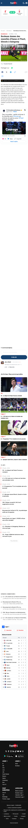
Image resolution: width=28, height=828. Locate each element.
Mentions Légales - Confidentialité (14, 805)
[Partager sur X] (6, 72)
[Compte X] (6, 751)
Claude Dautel (8, 64)
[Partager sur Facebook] (2, 72)
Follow (15, 111)
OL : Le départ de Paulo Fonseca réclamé (12, 471)
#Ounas (16, 116)
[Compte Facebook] (8, 751)
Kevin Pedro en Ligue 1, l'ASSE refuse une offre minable (13, 519)
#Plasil (21, 118)
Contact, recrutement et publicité (15, 807)
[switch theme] (24, 3)
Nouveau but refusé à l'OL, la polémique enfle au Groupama (14, 511)
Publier (14, 357)
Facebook (14, 818)
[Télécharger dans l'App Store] (19, 756)
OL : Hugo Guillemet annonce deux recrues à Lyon (13, 535)
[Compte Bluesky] (20, 751)
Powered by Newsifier (14, 822)
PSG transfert (15, 813)
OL (2, 393)
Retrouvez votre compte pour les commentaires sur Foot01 (15, 810)
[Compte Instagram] (11, 751)
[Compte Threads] (23, 751)
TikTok (7, 818)
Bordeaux (4, 34)
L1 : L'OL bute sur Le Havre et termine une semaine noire (14, 479)
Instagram (23, 816)
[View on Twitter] (25, 111)
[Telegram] (10, 72)
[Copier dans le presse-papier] (14, 72)
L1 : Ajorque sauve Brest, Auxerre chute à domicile (14, 495)
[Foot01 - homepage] (14, 3)
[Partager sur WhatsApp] (11, 67)
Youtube (16, 816)
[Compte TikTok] (16, 751)
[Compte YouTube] (18, 751)
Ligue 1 (3, 414)
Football (23, 813)
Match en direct (7, 816)
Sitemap (22, 818)
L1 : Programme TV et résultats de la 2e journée (14, 487)
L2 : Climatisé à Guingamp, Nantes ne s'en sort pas (13, 527)
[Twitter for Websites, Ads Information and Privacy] (25, 136)
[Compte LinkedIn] (13, 751)
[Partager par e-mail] (2, 76)
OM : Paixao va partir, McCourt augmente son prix (11, 503)
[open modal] (26, 3)
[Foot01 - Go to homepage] (14, 746)
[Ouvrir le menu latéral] (1, 3)
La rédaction (6, 813)
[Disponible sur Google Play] (9, 756)
